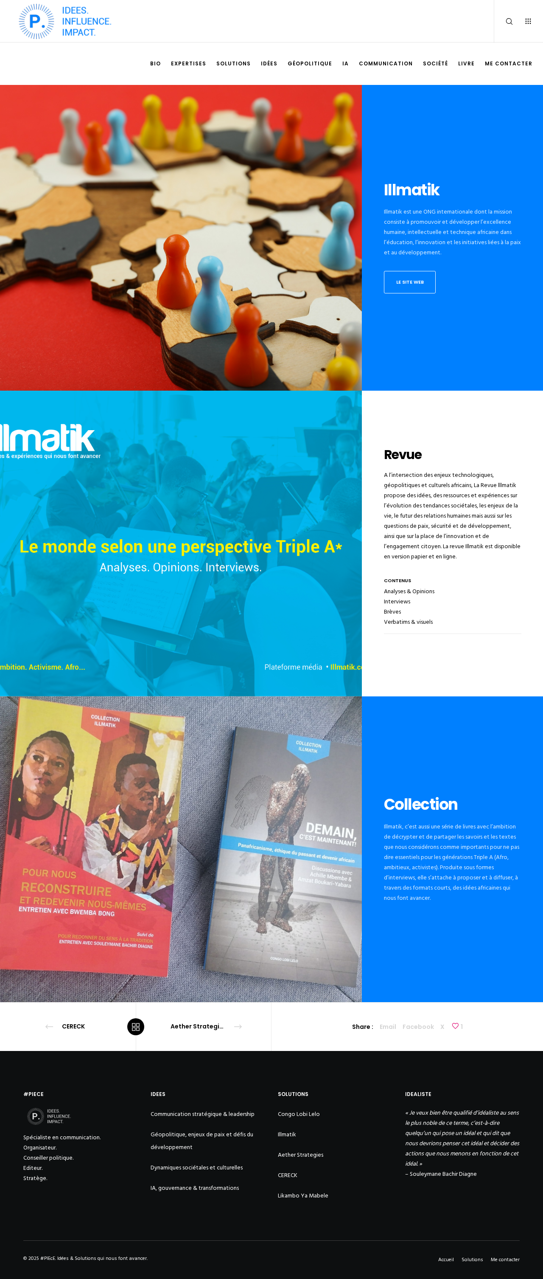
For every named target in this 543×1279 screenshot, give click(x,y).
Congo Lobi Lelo (299, 1114)
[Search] (503, 21)
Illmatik (287, 1134)
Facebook (418, 1027)
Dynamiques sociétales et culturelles (197, 1167)
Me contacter (505, 1260)
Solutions (472, 1260)
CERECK (287, 1175)
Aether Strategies (300, 1155)
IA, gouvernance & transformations (195, 1188)
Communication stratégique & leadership (203, 1114)
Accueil (446, 1260)
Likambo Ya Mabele (303, 1195)
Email (388, 1027)
